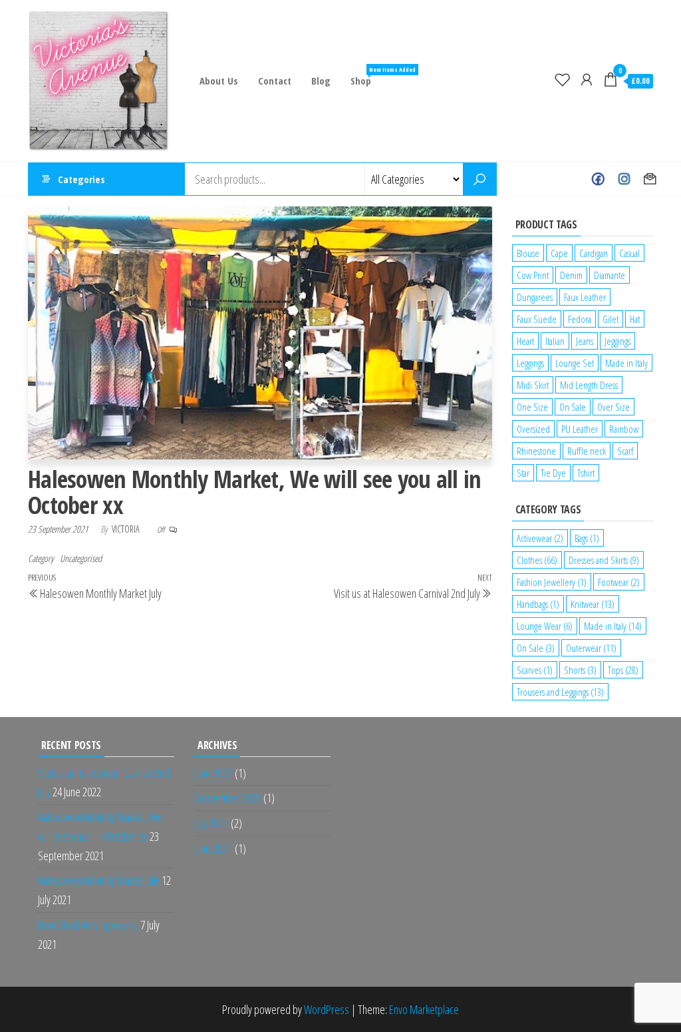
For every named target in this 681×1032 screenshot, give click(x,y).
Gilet (610, 319)
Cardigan (593, 253)
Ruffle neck (586, 450)
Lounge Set (574, 363)
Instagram (624, 179)
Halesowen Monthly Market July (99, 880)
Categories (81, 179)
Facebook (598, 179)
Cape (559, 253)
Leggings (530, 363)
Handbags (538, 604)
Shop (365, 76)
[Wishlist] (562, 79)
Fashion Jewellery (552, 582)
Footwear (619, 582)
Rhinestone (536, 450)
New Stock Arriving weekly (88, 925)
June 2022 (212, 773)
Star (523, 472)
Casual (629, 253)
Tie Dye (553, 472)
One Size (532, 406)
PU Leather (579, 428)
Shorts (580, 669)
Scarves (535, 669)
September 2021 (227, 798)
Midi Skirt (533, 384)
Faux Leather (585, 297)
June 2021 (212, 848)
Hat (635, 319)
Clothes (537, 560)
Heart (525, 341)
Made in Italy (626, 363)
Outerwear (591, 647)
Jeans (584, 341)
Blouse (528, 253)
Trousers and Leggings (560, 691)
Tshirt (586, 472)
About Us (219, 80)
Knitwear (592, 604)
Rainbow (623, 428)
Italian (555, 341)
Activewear (540, 538)
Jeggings (617, 341)
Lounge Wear (545, 626)
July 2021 (210, 823)
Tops (623, 669)
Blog (321, 80)
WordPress (326, 1009)
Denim (571, 275)
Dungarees (535, 297)
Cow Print (533, 275)
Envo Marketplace (424, 1009)
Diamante (609, 275)
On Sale (572, 406)
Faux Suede (537, 319)
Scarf (625, 450)
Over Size (613, 406)
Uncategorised (81, 558)
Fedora (579, 319)
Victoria (127, 529)
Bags (587, 538)
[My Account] (586, 79)
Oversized (533, 428)
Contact (274, 80)
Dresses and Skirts (604, 560)
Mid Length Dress (589, 384)
